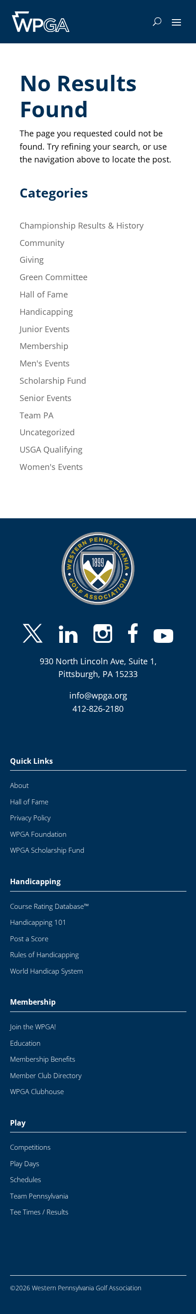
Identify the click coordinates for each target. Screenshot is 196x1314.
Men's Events (45, 363)
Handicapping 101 (38, 912)
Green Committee (54, 276)
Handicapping (46, 311)
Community (42, 242)
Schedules (25, 1169)
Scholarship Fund (53, 380)
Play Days (24, 1153)
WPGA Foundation (38, 824)
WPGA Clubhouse (37, 1081)
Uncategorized (47, 432)
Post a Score (29, 928)
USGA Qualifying (51, 449)
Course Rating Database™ (49, 896)
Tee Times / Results (39, 1202)
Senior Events (46, 397)
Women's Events (51, 466)
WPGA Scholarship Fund (47, 840)
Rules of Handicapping (44, 944)
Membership (44, 345)
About (19, 775)
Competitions (30, 1137)
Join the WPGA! (33, 1016)
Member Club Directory (46, 1065)
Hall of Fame (44, 294)
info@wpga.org (98, 685)
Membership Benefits (42, 1049)
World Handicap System (46, 961)
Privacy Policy (30, 807)
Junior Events (45, 328)
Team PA (36, 415)
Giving (32, 259)
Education (25, 1033)
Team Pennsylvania (39, 1186)
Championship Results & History (82, 225)
